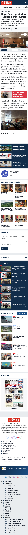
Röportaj (8, 508)
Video (7, 502)
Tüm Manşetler (6, 450)
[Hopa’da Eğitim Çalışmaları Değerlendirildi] (21, 218)
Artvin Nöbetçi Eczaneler (9, 441)
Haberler (3, 11)
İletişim (4, 457)
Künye (13, 461)
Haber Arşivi (6, 453)
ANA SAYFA (4, 7)
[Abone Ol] (23, 50)
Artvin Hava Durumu (8, 443)
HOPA (9, 11)
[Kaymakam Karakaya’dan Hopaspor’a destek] (7, 188)
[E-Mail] (11, 176)
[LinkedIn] (15, 437)
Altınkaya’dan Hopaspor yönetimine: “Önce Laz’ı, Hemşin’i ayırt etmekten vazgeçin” (21, 195)
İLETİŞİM (10, 498)
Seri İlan (7, 506)
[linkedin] (25, 477)
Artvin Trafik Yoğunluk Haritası (10, 446)
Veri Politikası (17, 459)
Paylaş (4, 49)
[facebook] (5, 477)
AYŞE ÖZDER (13, 172)
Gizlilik (23, 457)
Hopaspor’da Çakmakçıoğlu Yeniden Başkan (21, 209)
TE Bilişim (18, 473)
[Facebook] (7, 437)
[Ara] (23, 2)
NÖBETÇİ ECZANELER (14, 494)
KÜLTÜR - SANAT (13, 490)
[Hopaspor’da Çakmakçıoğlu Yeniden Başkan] (21, 203)
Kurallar (10, 457)
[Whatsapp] (20, 437)
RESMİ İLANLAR (12, 492)
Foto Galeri (8, 500)
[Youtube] (18, 437)
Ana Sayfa (8, 481)
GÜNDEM (18, 7)
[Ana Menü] (25, 2)
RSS (5, 468)
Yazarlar (7, 504)
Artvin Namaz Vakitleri (8, 445)
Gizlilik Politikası (6, 461)
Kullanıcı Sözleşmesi (7, 459)
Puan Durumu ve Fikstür (8, 448)
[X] (10, 437)
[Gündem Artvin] (6, 2)
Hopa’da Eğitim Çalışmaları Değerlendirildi (19, 224)
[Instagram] (12, 437)
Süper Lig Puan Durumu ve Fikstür (17, 527)
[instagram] (13, 477)
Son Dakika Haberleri (8, 451)
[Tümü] (26, 257)
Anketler (8, 511)
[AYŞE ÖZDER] (4, 173)
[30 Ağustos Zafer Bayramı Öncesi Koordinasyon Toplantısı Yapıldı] (7, 218)
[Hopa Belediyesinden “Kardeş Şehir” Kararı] (14, 40)
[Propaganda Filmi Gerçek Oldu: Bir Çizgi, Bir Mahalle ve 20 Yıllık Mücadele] (7, 203)
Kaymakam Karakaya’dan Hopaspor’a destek (6, 194)
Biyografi (8, 510)
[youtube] (17, 477)
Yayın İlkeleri (17, 457)
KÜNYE (10, 496)
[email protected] (13, 428)
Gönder (4, 248)
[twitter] (9, 477)
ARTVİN (11, 7)
